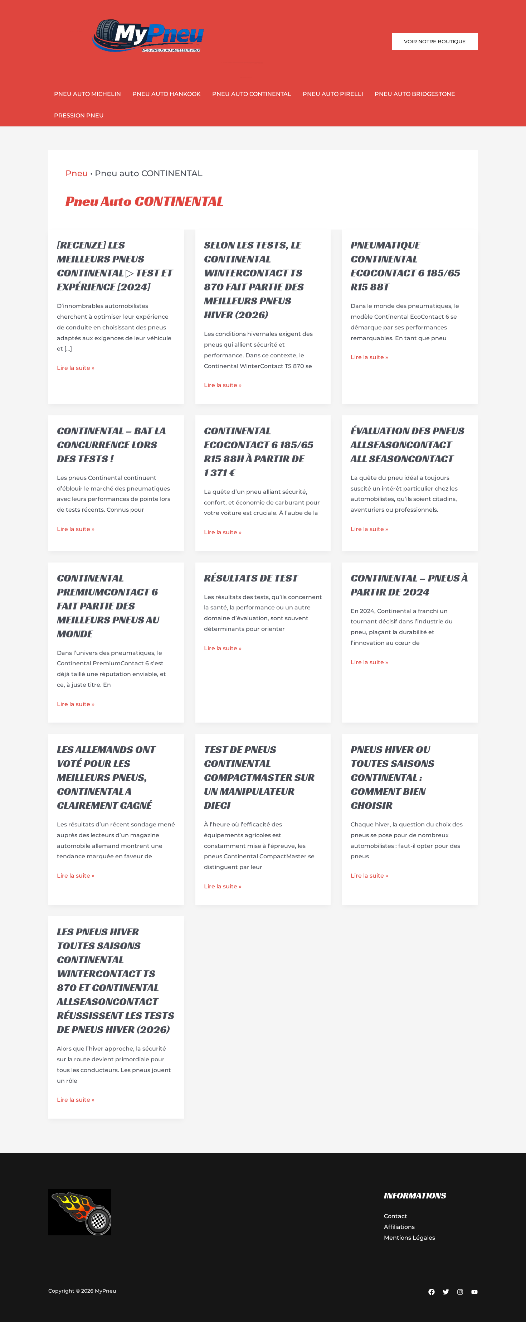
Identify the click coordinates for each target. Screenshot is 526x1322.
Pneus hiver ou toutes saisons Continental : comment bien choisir (392, 777)
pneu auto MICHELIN (87, 94)
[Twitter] (446, 1292)
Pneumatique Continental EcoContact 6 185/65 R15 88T (405, 266)
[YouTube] (474, 1292)
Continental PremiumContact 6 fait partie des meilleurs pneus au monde (108, 606)
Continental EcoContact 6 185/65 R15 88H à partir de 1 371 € (258, 451)
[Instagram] (460, 1292)
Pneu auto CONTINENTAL (251, 94)
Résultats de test (251, 578)
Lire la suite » (75, 368)
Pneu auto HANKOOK (166, 94)
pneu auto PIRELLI (333, 94)
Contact (395, 1216)
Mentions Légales (409, 1237)
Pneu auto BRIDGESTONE (415, 94)
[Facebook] (431, 1292)
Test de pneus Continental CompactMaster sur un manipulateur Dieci (259, 777)
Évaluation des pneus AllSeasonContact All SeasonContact (407, 444)
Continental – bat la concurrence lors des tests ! (111, 444)
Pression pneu (79, 115)
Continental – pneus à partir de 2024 (409, 585)
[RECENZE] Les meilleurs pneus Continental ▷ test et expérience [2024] (114, 266)
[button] (435, 41)
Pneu (76, 173)
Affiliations (399, 1227)
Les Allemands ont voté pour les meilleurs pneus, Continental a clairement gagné (106, 777)
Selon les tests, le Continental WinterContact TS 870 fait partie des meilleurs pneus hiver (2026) (254, 280)
